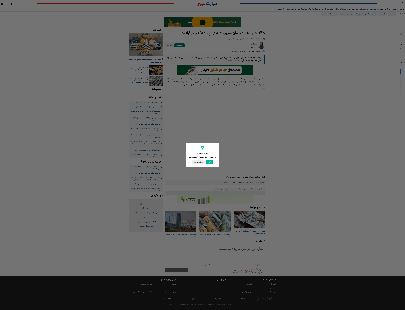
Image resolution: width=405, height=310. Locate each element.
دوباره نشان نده (198, 162)
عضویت (209, 162)
